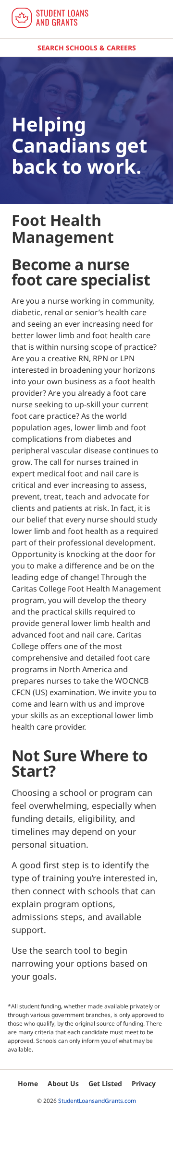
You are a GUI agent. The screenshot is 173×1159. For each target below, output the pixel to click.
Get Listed (105, 1083)
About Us (63, 1083)
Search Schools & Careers (86, 47)
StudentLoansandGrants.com (97, 1101)
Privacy (144, 1083)
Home (28, 1083)
